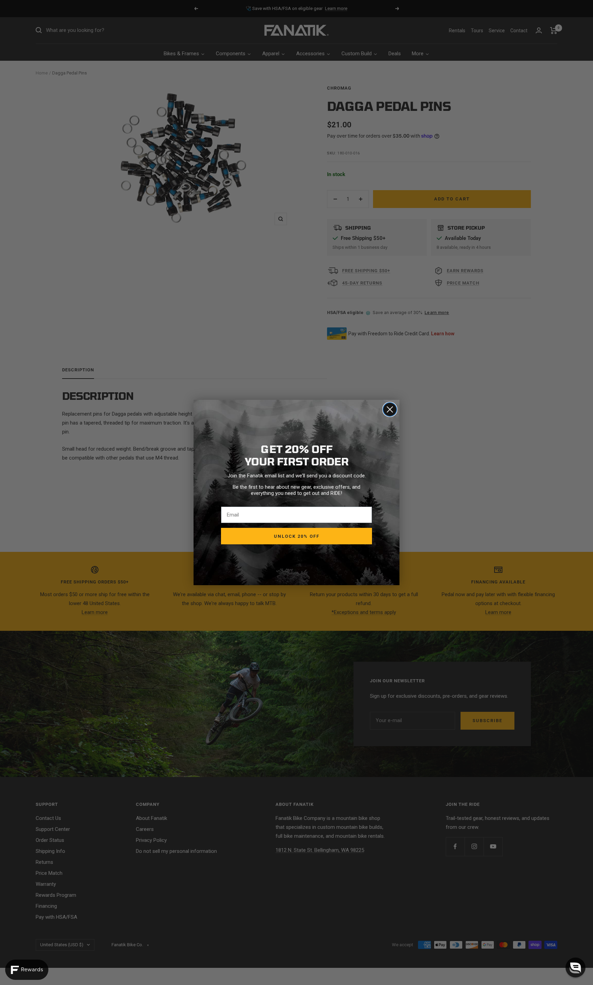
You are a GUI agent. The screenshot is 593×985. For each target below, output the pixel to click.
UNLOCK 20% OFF (296, 536)
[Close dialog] (390, 409)
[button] (575, 967)
